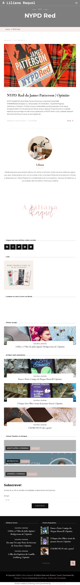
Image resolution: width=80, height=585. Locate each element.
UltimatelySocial (58, 583)
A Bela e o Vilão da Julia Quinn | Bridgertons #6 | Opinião (40, 346)
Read (69, 121)
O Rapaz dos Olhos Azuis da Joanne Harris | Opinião (40, 403)
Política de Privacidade (57, 578)
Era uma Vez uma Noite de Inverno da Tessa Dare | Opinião (21, 544)
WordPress (42, 578)
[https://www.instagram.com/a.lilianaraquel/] (13, 247)
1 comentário (32, 121)
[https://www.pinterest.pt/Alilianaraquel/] (25, 247)
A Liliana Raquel (18, 3)
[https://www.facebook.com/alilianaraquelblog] (7, 247)
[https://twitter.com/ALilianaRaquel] (19, 247)
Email (6, 496)
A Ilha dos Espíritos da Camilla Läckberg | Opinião (21, 556)
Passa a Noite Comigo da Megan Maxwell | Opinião (40, 379)
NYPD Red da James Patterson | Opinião (38, 95)
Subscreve (40, 506)
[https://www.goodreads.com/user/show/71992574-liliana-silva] (30, 247)
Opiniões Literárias (14, 91)
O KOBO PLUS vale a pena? (40, 428)
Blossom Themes (21, 578)
